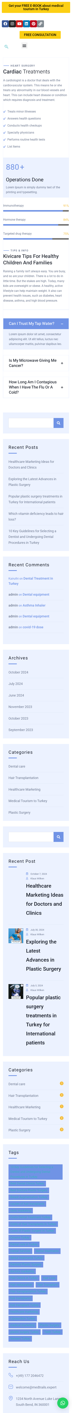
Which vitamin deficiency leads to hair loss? (36, 516)
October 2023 (18, 718)
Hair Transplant (47, 1284)
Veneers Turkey (20, 1338)
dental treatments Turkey (26, 1258)
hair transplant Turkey (24, 1305)
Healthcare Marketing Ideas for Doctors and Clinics (31, 464)
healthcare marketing (24, 1311)
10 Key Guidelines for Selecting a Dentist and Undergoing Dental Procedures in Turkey (32, 537)
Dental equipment (36, 594)
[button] (24, 45)
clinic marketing (20, 1210)
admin (13, 594)
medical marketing (22, 1325)
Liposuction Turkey (22, 1318)
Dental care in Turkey (24, 1244)
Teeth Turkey (52, 1332)
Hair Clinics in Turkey (24, 1278)
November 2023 (20, 707)
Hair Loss (49, 1278)
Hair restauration (21, 1284)
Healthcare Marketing (24, 789)
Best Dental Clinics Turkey (27, 1183)
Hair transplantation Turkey (28, 1291)
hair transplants (20, 1298)
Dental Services (20, 1251)
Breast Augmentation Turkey (28, 1197)
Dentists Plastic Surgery (25, 1264)
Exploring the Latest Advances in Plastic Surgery (32, 482)
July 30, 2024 (37, 929)
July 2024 (15, 684)
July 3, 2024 (36, 985)
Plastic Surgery (19, 812)
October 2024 (18, 672)
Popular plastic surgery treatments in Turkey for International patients (35, 499)
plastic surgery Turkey (24, 1332)
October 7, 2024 (38, 874)
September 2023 (20, 730)
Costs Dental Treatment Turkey (30, 1217)
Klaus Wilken (37, 878)
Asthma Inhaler (34, 605)
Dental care (16, 766)
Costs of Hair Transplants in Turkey (33, 1224)
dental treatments (47, 1251)
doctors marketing (22, 1271)
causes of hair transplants (27, 1203)
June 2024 (16, 695)
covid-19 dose (33, 627)
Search (59, 423)
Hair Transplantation (23, 778)
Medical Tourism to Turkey (27, 801)
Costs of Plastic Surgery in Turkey (32, 1230)
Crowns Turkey (20, 1237)
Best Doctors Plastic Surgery (28, 1190)
